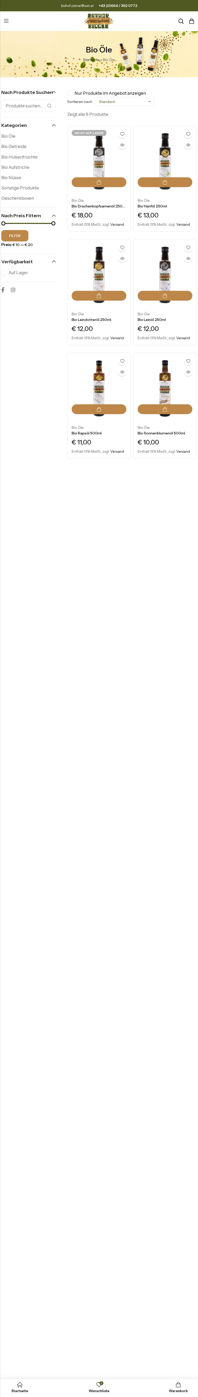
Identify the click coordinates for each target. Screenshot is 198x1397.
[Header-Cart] (191, 21)
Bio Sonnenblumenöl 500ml (161, 433)
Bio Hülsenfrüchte (19, 157)
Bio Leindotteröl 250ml (91, 319)
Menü (6, 21)
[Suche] (181, 21)
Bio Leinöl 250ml (152, 319)
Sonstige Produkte (20, 187)
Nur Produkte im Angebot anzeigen (110, 93)
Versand (117, 224)
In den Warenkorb (165, 182)
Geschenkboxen (17, 198)
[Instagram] (13, 289)
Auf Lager (18, 272)
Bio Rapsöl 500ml (87, 433)
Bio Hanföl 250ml (152, 206)
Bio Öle (78, 200)
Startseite (91, 59)
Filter (15, 236)
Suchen (49, 106)
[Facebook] (3, 289)
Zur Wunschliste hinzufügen (122, 134)
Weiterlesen (99, 182)
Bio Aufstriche (15, 167)
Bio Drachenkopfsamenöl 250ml (99, 206)
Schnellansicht (122, 145)
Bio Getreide (14, 146)
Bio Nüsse (11, 177)
